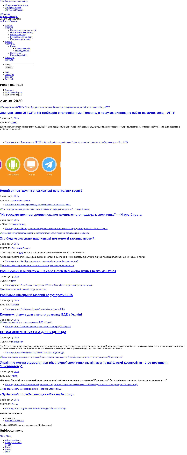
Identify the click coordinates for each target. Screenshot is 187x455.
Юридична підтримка (20, 39)
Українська (22, 5)
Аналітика (10, 44)
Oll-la (16, 118)
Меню (2, 436)
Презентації (15, 53)
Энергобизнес (19, 224)
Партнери (9, 58)
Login (7, 452)
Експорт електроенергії (21, 37)
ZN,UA (14, 404)
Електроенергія (22, 48)
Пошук (8, 65)
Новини (8, 41)
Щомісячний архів (13, 92)
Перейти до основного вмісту (14, 1)
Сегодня (15, 305)
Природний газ (22, 51)
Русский (19, 10)
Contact (8, 447)
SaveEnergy (17, 342)
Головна (9, 25)
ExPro (14, 122)
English (17, 8)
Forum (8, 445)
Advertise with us (12, 440)
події (21, 252)
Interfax (14, 376)
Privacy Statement (13, 443)
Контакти (9, 60)
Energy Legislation (18, 55)
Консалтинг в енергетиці (21, 32)
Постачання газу (18, 35)
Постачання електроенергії (23, 30)
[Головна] (5, 14)
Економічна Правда (20, 200)
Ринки (13, 46)
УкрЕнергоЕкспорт (9, 17)
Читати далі (66, 142)
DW (14, 281)
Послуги (9, 28)
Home (8, 449)
